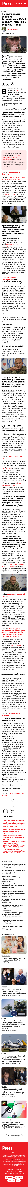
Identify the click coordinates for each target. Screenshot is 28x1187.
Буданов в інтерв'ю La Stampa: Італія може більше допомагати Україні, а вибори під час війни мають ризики (14, 844)
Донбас (15, 801)
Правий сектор (16, 803)
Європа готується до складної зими (12, 927)
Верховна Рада (11, 799)
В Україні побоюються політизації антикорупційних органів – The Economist (14, 851)
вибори (4, 799)
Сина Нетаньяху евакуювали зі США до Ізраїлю (12, 921)
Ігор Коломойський (7, 803)
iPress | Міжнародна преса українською (11, 157)
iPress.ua (18, 91)
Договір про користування (14, 1173)
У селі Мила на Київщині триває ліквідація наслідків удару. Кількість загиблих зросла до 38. (13, 914)
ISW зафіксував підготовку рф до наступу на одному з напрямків (13, 871)
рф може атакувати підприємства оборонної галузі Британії (13, 865)
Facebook (9, 1177)
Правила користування (14, 1171)
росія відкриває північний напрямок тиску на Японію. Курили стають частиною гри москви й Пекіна (12, 1091)
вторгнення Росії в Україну (8, 806)
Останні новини (6, 861)
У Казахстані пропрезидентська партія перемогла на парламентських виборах (14, 836)
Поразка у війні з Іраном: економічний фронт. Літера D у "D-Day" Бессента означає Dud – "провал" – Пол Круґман (13, 1125)
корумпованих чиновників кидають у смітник (13, 565)
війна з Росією (13, 805)
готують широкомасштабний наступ (11, 485)
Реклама (18, 1169)
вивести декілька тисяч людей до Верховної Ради (13, 178)
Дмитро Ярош (5, 805)
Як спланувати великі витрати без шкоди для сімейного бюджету (13, 960)
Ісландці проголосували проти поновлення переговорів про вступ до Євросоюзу (13, 893)
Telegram (19, 1177)
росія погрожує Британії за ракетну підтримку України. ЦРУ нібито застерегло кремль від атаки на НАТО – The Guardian (13, 1024)
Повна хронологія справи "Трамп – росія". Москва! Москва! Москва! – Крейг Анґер (13, 991)
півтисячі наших (6, 469)
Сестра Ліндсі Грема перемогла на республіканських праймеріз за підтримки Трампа (14, 828)
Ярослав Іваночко (12, 29)
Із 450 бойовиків (16, 645)
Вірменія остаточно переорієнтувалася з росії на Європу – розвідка (11, 877)
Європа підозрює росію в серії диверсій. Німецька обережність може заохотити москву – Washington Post (13, 1058)
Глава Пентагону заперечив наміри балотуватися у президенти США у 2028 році (13, 822)
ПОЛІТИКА (4, 11)
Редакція (10, 1169)
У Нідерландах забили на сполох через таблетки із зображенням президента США (13, 885)
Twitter (11, 1180)
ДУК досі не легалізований (8, 278)
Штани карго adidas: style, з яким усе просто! (13, 900)
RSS (18, 1180)
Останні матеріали (7, 934)
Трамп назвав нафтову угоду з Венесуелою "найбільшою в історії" (12, 906)
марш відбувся (10, 194)
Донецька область (6, 801)
